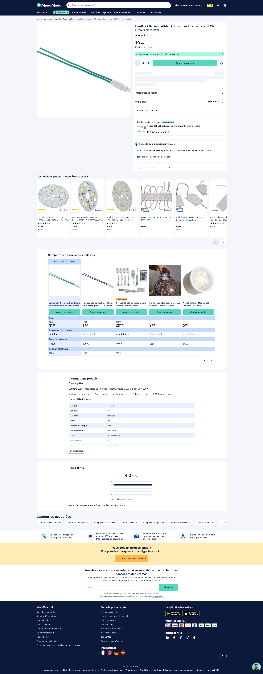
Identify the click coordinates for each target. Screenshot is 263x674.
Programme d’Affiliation (47, 641)
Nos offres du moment (111, 628)
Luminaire (48, 19)
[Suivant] (223, 242)
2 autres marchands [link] (162, 168)
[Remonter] (223, 656)
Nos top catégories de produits (115, 616)
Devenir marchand (45, 632)
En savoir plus (157, 596)
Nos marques (107, 624)
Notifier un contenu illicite (49, 628)
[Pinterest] (181, 637)
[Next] (212, 361)
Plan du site (74, 670)
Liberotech (147, 168)
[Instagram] (187, 637)
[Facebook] (174, 637)
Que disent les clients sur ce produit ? (194, 150)
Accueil (39, 19)
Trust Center (132, 670)
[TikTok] (194, 637)
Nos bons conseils (109, 612)
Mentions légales (91, 670)
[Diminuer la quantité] (137, 63)
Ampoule (57, 19)
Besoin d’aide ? (43, 620)
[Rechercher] (69, 5)
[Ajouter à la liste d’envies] (221, 63)
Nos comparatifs (108, 620)
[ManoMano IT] (103, 652)
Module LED (67, 19)
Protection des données (112, 670)
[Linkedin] (167, 637)
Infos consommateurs (184, 670)
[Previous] (204, 361)
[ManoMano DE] (116, 652)
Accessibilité (213, 670)
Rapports (201, 670)
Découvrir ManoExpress (112, 641)
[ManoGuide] (256, 667)
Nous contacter (44, 624)
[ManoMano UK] (110, 652)
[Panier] (225, 5)
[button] (179, 127)
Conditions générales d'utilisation (156, 670)
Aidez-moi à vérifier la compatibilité (154, 150)
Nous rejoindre (44, 637)
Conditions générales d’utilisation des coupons (58, 645)
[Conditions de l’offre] (222, 54)
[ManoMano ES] (123, 652)
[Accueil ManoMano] (49, 5)
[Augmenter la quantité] (148, 63)
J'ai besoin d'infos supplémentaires (153, 156)
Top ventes (106, 637)
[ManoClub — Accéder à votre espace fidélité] (210, 5)
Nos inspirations (108, 632)
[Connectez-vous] (218, 5)
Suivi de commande (46, 612)
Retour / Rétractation (46, 616)
